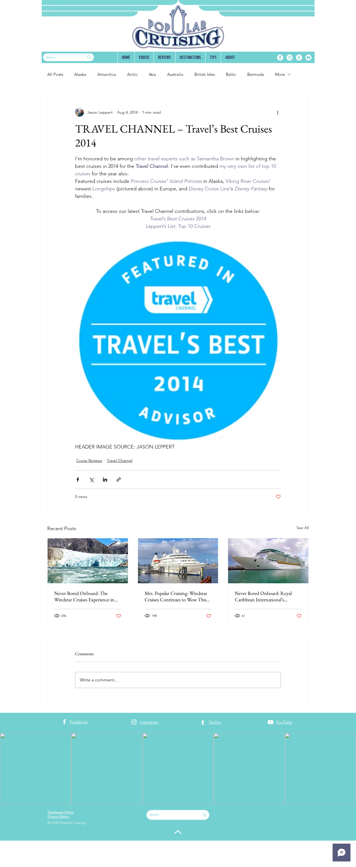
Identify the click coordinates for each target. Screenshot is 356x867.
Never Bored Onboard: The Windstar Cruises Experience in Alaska (84, 596)
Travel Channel (119, 460)
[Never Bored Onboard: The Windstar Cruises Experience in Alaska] (88, 560)
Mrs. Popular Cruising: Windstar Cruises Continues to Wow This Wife (176, 596)
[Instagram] (289, 57)
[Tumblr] (299, 57)
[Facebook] (280, 57)
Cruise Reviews (89, 460)
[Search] (89, 57)
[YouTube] (308, 57)
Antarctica (106, 74)
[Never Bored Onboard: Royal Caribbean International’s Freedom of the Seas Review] (268, 560)
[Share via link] (118, 479)
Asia (152, 74)
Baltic (231, 74)
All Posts (55, 74)
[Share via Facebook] (77, 479)
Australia (175, 74)
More (280, 74)
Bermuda (255, 74)
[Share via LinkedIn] (105, 479)
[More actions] (277, 112)
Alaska (80, 74)
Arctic (132, 74)
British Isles (204, 74)
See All (302, 527)
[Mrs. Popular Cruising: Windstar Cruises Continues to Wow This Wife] (178, 560)
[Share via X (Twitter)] (91, 479)
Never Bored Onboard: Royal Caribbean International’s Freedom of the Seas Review (263, 596)
